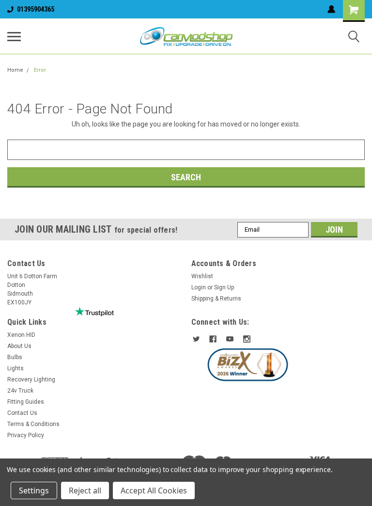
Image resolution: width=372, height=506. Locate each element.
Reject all (85, 490)
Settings (34, 490)
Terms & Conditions (33, 424)
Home (15, 70)
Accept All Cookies (154, 490)
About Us (19, 346)
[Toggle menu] (14, 36)
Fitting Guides (25, 401)
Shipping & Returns (216, 298)
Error (40, 70)
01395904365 (35, 9)
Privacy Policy (25, 435)
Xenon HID (21, 335)
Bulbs (14, 357)
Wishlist (202, 276)
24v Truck (20, 390)
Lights (15, 368)
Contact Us (22, 413)
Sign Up (224, 287)
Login (198, 287)
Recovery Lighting (31, 379)
